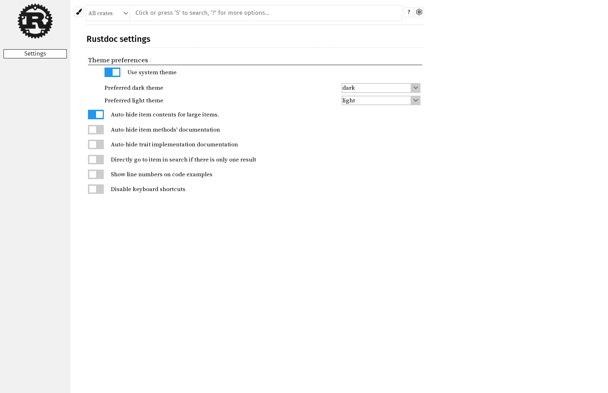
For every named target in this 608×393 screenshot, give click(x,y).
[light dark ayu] (381, 88)
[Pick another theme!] (79, 12)
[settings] (419, 12)
